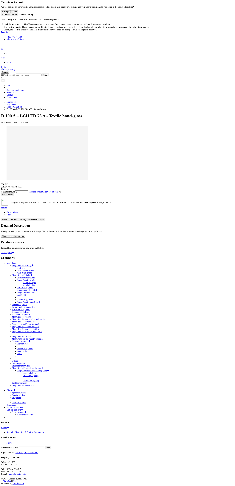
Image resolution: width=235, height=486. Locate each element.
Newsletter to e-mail (10, 447)
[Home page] (8, 69)
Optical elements (14, 410)
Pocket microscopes (15, 407)
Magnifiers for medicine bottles (25, 329)
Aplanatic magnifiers (26, 278)
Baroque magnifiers (20, 312)
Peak (19, 353)
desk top (21, 268)
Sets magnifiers (18, 363)
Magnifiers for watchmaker (23, 322)
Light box (21, 295)
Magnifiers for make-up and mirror (27, 331)
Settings (5, 12)
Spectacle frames (19, 393)
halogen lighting (30, 373)
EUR (9, 62)
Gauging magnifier (20, 341)
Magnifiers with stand (26, 292)
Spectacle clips (18, 395)
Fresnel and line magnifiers (23, 307)
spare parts (22, 351)
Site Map (7, 481)
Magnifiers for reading (22, 265)
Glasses (10, 390)
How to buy (12, 97)
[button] (2, 48)
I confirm (5, 32)
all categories (6, 252)
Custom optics (18, 412)
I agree (14, 12)
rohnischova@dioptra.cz (18, 474)
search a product (8, 75)
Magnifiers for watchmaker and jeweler (29, 319)
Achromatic (22, 344)
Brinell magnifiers (25, 348)
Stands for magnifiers (21, 366)
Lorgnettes (16, 397)
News (9, 443)
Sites (15, 481)
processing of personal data (26, 452)
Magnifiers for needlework (28, 302)
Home (9, 85)
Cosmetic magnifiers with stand (25, 324)
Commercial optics (25, 415)
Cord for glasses (19, 402)
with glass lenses (24, 273)
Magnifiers (11, 263)
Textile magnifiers (25, 300)
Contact (10, 95)
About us (10, 92)
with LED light (29, 282)
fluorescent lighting (31, 380)
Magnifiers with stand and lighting (27, 368)
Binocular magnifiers (21, 314)
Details (4, 207)
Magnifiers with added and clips (25, 326)
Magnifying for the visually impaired (27, 339)
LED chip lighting (30, 375)
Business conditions (15, 90)
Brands (4, 427)
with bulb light (29, 285)
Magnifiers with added (27, 290)
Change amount (8, 192)
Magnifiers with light (21, 275)
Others (15, 361)
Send (48, 448)
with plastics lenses (25, 270)
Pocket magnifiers (25, 287)
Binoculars (11, 405)
